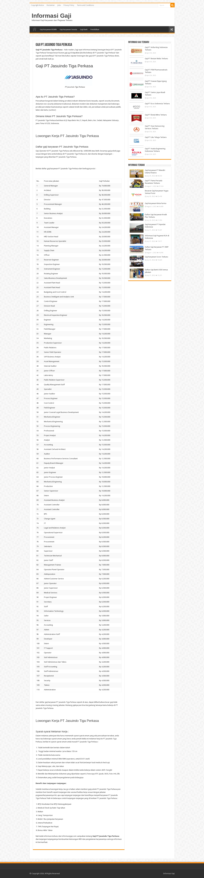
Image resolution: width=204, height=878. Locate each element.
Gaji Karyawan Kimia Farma (155, 203)
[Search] (172, 5)
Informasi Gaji (51, 15)
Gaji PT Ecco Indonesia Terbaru (157, 104)
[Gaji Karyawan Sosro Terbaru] (136, 261)
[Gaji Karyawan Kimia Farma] (136, 207)
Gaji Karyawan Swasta (68, 29)
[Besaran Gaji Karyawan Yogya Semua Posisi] (136, 195)
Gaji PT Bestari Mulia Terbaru (156, 58)
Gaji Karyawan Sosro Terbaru (156, 257)
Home (34, 29)
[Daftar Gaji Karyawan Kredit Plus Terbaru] (136, 217)
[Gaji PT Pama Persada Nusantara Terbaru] (136, 183)
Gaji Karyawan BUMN (48, 29)
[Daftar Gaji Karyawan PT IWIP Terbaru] (136, 249)
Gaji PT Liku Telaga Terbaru (156, 137)
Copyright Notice (37, 5)
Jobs (59, 5)
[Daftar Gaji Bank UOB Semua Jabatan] (136, 273)
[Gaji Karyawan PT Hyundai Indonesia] (136, 228)
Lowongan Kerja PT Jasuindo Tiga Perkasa (67, 136)
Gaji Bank (83, 29)
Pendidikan (94, 29)
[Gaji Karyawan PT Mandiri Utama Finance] (136, 173)
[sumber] (52, 110)
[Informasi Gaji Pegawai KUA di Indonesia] (136, 239)
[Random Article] (172, 29)
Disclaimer (51, 5)
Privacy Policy (69, 5)
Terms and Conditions (85, 5)
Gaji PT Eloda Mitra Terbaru (156, 115)
